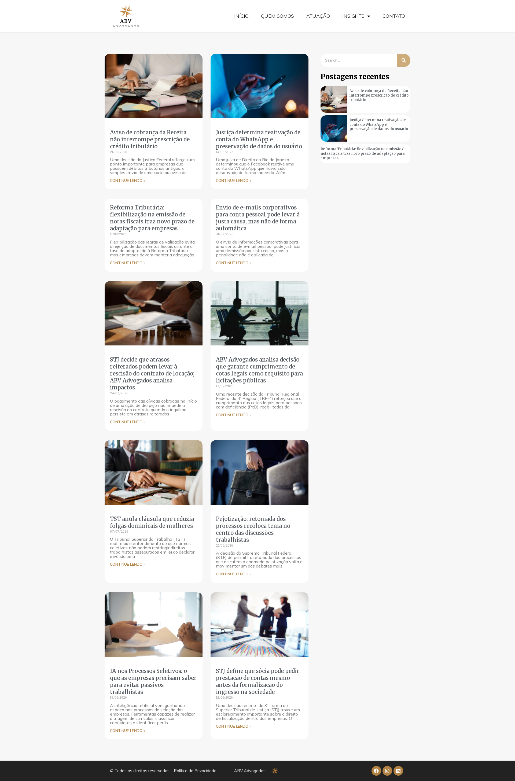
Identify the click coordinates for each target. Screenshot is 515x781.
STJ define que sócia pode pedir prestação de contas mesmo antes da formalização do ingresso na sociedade (257, 681)
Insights (353, 16)
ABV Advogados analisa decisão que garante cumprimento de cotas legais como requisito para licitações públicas (259, 370)
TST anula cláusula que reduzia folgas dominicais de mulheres (152, 522)
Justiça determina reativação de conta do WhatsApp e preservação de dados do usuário (259, 139)
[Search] (403, 60)
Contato (393, 16)
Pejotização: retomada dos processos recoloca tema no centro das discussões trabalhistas (253, 529)
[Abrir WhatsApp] (502, 767)
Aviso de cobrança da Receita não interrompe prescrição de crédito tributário (150, 139)
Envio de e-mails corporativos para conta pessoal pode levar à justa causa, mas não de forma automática (258, 218)
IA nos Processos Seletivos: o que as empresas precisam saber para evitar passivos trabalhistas (153, 681)
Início (241, 16)
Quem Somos (277, 16)
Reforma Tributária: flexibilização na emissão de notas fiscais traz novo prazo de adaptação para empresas (152, 218)
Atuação (318, 16)
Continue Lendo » (127, 180)
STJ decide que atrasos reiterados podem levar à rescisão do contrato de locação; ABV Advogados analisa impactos (152, 373)
